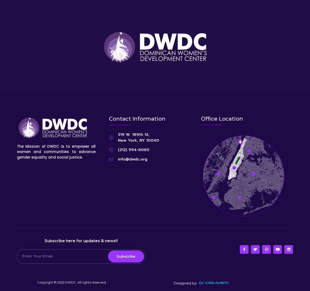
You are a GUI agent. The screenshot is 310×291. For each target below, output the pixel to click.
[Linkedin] (288, 249)
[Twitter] (255, 249)
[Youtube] (277, 249)
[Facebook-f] (244, 249)
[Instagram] (266, 249)
